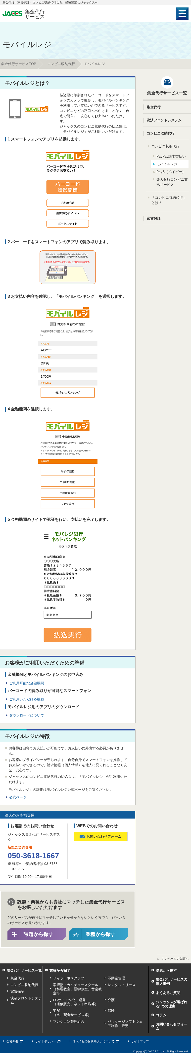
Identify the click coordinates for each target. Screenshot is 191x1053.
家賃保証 (17, 991)
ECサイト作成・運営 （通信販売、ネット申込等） (75, 1002)
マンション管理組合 (68, 1021)
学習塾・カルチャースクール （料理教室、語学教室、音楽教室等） (77, 989)
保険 (111, 1011)
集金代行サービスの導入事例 (171, 981)
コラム (161, 1015)
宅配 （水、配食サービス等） (72, 1013)
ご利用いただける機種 (26, 699)
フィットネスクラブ (68, 978)
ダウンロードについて (26, 715)
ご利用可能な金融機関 (26, 683)
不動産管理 (116, 978)
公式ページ (18, 797)
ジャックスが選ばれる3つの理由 (171, 1004)
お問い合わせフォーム (171, 1026)
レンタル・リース (122, 985)
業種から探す (100, 934)
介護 (111, 1000)
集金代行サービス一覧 (24, 970)
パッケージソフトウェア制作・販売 (125, 1024)
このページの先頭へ (175, 958)
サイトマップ (140, 1041)
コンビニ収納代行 (61, 64)
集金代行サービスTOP (18, 64)
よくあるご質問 (168, 993)
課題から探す (38, 934)
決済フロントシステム (26, 1000)
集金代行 (17, 978)
